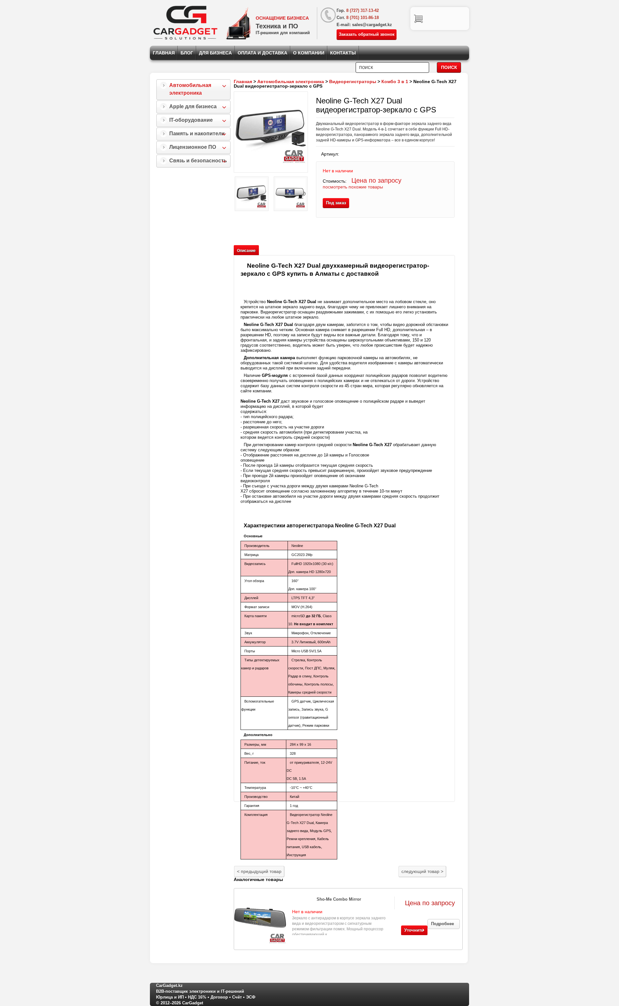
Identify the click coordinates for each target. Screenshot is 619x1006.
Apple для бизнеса (193, 106)
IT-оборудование (191, 120)
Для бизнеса (215, 52)
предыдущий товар (259, 871)
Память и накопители (197, 133)
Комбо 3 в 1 (394, 81)
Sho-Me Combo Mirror (339, 899)
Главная (164, 52)
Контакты (343, 52)
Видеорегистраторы (352, 81)
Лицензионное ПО (192, 147)
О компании (308, 52)
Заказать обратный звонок (367, 34)
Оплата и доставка (262, 52)
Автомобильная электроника (190, 89)
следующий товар (422, 871)
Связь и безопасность (198, 160)
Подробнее (442, 923)
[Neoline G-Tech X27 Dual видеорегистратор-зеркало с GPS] (271, 132)
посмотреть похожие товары (353, 186)
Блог (187, 52)
